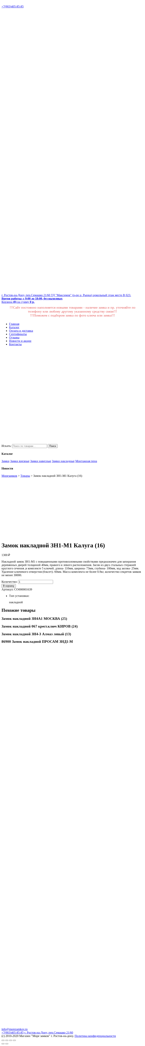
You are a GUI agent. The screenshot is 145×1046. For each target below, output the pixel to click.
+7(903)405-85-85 (13, 6)
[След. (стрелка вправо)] (6, 1043)
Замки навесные (40, 461)
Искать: (6, 445)
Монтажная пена (86, 461)
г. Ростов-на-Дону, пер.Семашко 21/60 (48, 1032)
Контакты (15, 344)
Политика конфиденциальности (95, 1036)
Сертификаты (18, 334)
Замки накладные (63, 461)
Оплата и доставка (21, 330)
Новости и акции (20, 340)
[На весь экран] (10, 1040)
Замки (5, 461)
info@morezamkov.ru (15, 1029)
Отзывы (14, 337)
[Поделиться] (6, 1040)
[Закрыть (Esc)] (3, 1040)
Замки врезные (19, 461)
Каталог (14, 327)
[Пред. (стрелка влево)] (3, 1043)
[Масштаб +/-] (14, 1040)
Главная (14, 324)
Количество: (9, 581)
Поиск (52, 446)
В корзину (8, 585)
